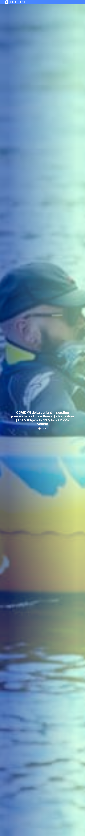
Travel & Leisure (62, 2)
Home (30, 2)
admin (44, 428)
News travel (72, 2)
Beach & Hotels (37, 2)
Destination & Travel (49, 2)
